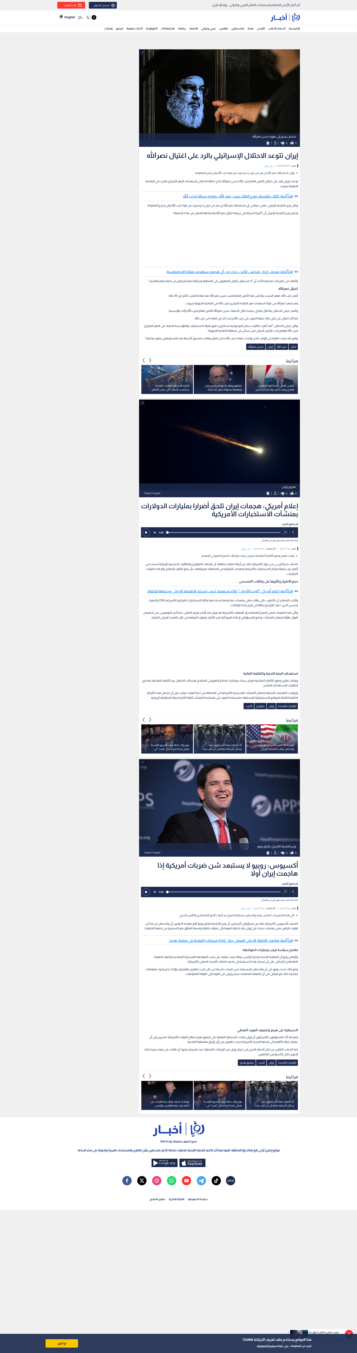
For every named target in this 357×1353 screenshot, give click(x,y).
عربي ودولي (208, 28)
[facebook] (127, 1180)
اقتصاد (193, 28)
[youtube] (186, 1180)
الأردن (261, 28)
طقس (223, 28)
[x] (142, 1180)
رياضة (182, 28)
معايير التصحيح (157, 1199)
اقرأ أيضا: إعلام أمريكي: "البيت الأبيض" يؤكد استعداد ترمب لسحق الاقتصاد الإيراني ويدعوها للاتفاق (220, 591)
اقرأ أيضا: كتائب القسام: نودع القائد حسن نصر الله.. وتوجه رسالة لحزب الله (238, 196)
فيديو (119, 28)
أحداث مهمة (134, 28)
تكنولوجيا (152, 28)
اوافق (62, 1343)
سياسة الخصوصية (266, 1345)
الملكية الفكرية (176, 1199)
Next (143, 360)
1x (154, 532)
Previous (150, 360)
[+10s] (293, 532)
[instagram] (156, 1180)
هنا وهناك (168, 28)
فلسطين (237, 28)
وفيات (108, 28)
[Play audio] (146, 532)
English (70, 17)
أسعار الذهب (276, 28)
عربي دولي (268, 166)
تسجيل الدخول (102, 5)
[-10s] (285, 532)
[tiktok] (216, 1180)
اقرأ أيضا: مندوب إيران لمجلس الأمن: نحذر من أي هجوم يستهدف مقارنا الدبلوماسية (230, 272)
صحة (250, 28)
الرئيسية (294, 28)
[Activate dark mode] (91, 17)
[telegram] (201, 1180)
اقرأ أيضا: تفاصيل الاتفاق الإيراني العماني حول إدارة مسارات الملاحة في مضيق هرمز (231, 940)
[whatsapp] (171, 1180)
